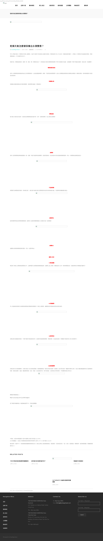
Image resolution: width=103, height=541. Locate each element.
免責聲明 (5, 528)
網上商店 (5, 513)
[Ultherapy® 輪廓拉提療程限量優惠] (62, 467)
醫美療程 (5, 509)
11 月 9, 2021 (77, 463)
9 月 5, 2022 (55, 484)
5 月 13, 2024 (13, 463)
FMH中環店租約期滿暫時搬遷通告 (19, 461)
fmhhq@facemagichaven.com (63, 503)
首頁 (4, 501)
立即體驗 (5, 520)
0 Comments (38, 49)
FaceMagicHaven (16, 49)
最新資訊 (31, 49)
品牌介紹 (5, 505)
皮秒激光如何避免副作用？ (38, 461)
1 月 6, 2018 (24, 49)
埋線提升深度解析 (78, 461)
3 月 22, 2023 (34, 463)
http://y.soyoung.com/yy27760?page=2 (20, 397)
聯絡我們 (5, 524)
